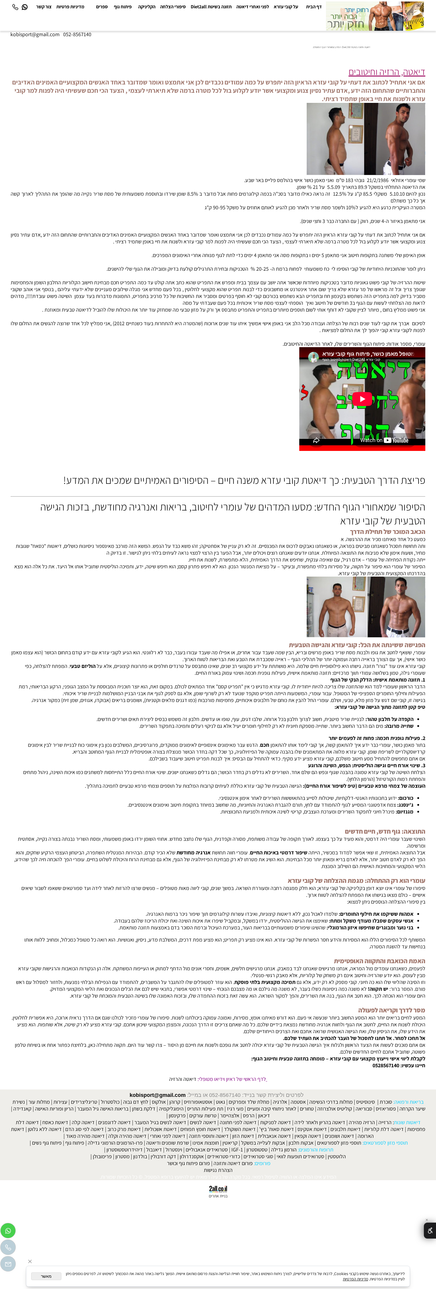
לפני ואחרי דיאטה (252, 7)
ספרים (102, 7)
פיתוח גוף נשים (47, 1142)
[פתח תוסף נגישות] (430, 1231)
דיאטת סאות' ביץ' (276, 1129)
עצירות (60, 1101)
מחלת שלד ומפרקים (249, 1101)
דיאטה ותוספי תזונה (209, 1135)
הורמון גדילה (284, 1149)
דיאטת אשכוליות (160, 1129)
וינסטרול (174, 1149)
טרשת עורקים (203, 1115)
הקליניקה (146, 7)
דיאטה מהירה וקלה (127, 1135)
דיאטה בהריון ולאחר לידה (320, 1122)
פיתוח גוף (123, 7)
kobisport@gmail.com (158, 1095)
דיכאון (264, 1115)
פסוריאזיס (386, 1108)
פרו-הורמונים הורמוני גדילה (115, 1142)
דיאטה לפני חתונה (238, 1122)
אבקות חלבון (301, 1142)
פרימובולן (102, 1156)
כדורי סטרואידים (223, 1156)
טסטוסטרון (257, 1149)
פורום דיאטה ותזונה (233, 1163)
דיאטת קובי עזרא (294, 480)
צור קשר (44, 7)
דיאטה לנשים (203, 1122)
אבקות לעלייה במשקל (263, 1142)
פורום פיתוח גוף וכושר (188, 1163)
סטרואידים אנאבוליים (207, 1149)
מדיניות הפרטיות (355, 1279)
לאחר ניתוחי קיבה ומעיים (271, 1108)
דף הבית (314, 7)
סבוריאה (364, 1108)
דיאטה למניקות (275, 1122)
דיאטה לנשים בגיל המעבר (160, 1122)
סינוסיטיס (365, 1101)
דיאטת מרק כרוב (124, 1129)
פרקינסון (177, 1115)
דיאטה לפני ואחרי (167, 1135)
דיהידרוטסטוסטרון (124, 1149)
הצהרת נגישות (218, 1170)
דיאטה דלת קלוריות (384, 1129)
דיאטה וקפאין (308, 1135)
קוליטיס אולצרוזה (334, 1108)
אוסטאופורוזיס (198, 1101)
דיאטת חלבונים (345, 1129)
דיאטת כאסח (55, 1122)
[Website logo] (375, 16)
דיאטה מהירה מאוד (85, 1135)
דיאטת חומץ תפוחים (200, 1129)
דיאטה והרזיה (182, 1079)
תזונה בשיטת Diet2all (211, 7)
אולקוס (159, 1101)
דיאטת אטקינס (312, 1129)
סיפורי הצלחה (173, 7)
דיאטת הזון (243, 1135)
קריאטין (230, 1142)
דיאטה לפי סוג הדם (84, 1129)
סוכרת (386, 1101)
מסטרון (122, 1156)
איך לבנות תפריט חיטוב (207, 758)
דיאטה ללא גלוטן (45, 1129)
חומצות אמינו (205, 1142)
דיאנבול (154, 1149)
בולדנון (140, 1156)
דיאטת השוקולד (240, 1129)
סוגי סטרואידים (258, 1156)
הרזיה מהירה (362, 1122)
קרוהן (174, 1101)
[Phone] (15, 6)
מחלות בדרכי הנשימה (331, 1101)
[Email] (8, 1265)
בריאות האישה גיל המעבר (102, 1108)
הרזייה (385, 1122)
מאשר (46, 1276)
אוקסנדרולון (192, 1156)
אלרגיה (280, 1101)
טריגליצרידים (84, 1101)
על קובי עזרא (286, 7)
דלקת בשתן (143, 1108)
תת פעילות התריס (205, 1108)
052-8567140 (77, 34)
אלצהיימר (229, 1115)
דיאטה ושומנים (339, 1135)
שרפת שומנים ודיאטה (167, 1142)
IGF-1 (237, 1149)
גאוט (220, 1101)
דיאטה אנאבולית (274, 1135)
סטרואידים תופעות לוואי (300, 1156)
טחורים (307, 1108)
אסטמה (298, 1101)
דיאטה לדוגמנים (114, 1122)
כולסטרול (110, 1101)
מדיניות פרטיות (70, 7)
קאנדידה (22, 1108)
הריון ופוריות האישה (54, 1108)
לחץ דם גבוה (135, 1101)
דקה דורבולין (163, 1156)
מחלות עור (39, 1101)
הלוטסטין (337, 1156)
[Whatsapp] (25, 6)
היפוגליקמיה (171, 1108)
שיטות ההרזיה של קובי (403, 282)
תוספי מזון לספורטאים (339, 1142)
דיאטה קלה (83, 1122)
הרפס (248, 1115)
